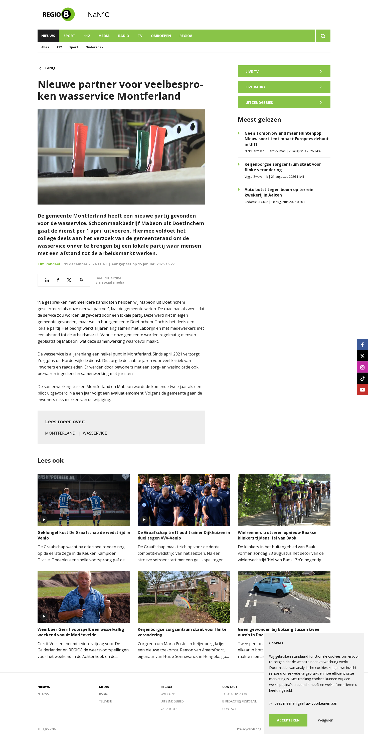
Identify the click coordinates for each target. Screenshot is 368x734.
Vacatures (169, 709)
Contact (229, 709)
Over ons (168, 694)
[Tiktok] (362, 378)
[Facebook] (362, 344)
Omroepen (161, 35)
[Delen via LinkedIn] (47, 280)
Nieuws (48, 35)
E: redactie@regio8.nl (239, 701)
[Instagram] (362, 367)
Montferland (60, 433)
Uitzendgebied (172, 701)
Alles (45, 47)
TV (140, 35)
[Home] (59, 14)
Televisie (105, 701)
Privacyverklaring (249, 729)
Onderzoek (94, 47)
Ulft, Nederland (111, 15)
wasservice (95, 433)
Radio (123, 35)
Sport (69, 35)
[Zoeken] (322, 36)
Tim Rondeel (49, 264)
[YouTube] (362, 389)
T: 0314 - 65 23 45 (234, 694)
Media (104, 35)
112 (87, 35)
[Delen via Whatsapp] (80, 280)
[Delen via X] (69, 280)
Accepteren (288, 720)
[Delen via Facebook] (58, 280)
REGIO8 (185, 35)
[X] (362, 355)
